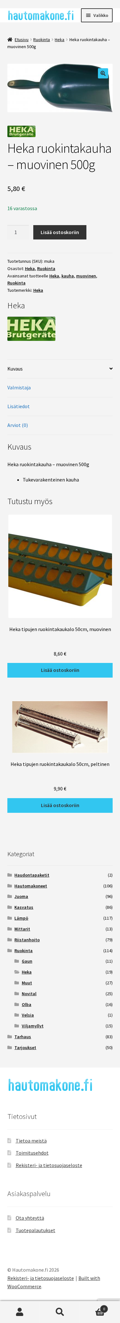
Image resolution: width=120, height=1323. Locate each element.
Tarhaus (22, 1037)
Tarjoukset (25, 1047)
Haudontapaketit (31, 875)
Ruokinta (41, 39)
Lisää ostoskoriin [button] (60, 670)
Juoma (21, 896)
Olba (26, 1004)
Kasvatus (23, 907)
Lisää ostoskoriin (60, 232)
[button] (103, 73)
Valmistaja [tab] (19, 387)
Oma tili (20, 1312)
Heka (59, 39)
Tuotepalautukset (35, 1230)
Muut (27, 983)
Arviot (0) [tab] (17, 425)
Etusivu (21, 39)
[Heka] (60, 329)
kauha (67, 276)
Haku (60, 1312)
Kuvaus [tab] (15, 368)
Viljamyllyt (33, 1026)
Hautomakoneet (30, 886)
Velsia (28, 1015)
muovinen (86, 276)
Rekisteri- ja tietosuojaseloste (49, 1165)
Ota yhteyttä (30, 1218)
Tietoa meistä (31, 1140)
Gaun (27, 961)
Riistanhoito (27, 940)
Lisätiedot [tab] (18, 406)
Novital (29, 993)
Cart (92, 1306)
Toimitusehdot (32, 1153)
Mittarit (22, 929)
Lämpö (21, 918)
